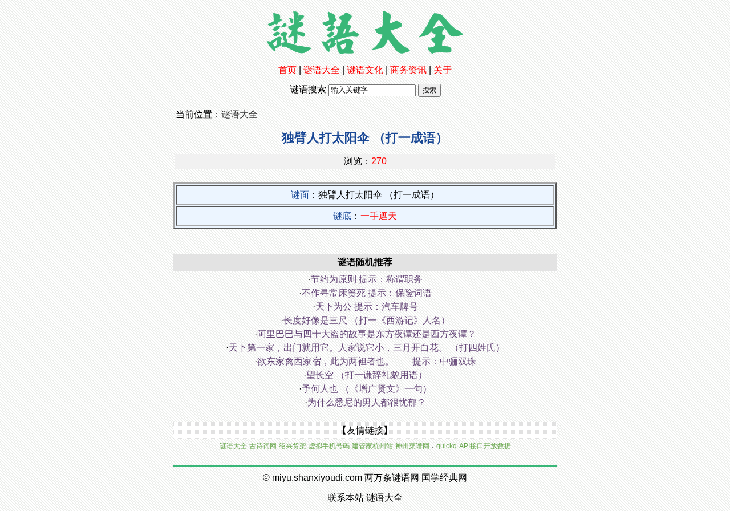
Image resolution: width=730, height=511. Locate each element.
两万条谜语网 (391, 477)
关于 (442, 70)
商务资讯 (408, 70)
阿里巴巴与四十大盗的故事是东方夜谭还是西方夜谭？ (366, 334)
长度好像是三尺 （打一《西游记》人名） (366, 320)
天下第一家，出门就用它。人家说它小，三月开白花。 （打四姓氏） (367, 347)
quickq (446, 446)
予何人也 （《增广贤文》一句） (367, 389)
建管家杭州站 (372, 446)
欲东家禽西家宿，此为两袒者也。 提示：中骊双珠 (366, 361)
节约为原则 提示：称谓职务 (367, 279)
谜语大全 (321, 70)
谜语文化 (365, 70)
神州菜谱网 (412, 446)
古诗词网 (263, 446)
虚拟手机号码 (329, 446)
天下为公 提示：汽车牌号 (366, 306)
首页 (287, 70)
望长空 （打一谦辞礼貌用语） (366, 375)
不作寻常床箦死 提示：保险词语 (367, 293)
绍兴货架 (292, 446)
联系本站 (345, 497)
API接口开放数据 (485, 446)
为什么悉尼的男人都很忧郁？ (366, 402)
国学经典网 (444, 477)
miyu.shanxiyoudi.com (317, 477)
